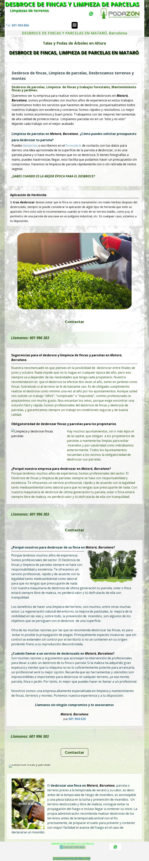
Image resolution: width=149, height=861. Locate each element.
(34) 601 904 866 (74, 847)
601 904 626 (77, 719)
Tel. (17, 25)
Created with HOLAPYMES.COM (71, 858)
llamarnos (30, 145)
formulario (74, 145)
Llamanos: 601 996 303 (30, 337)
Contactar (74, 322)
